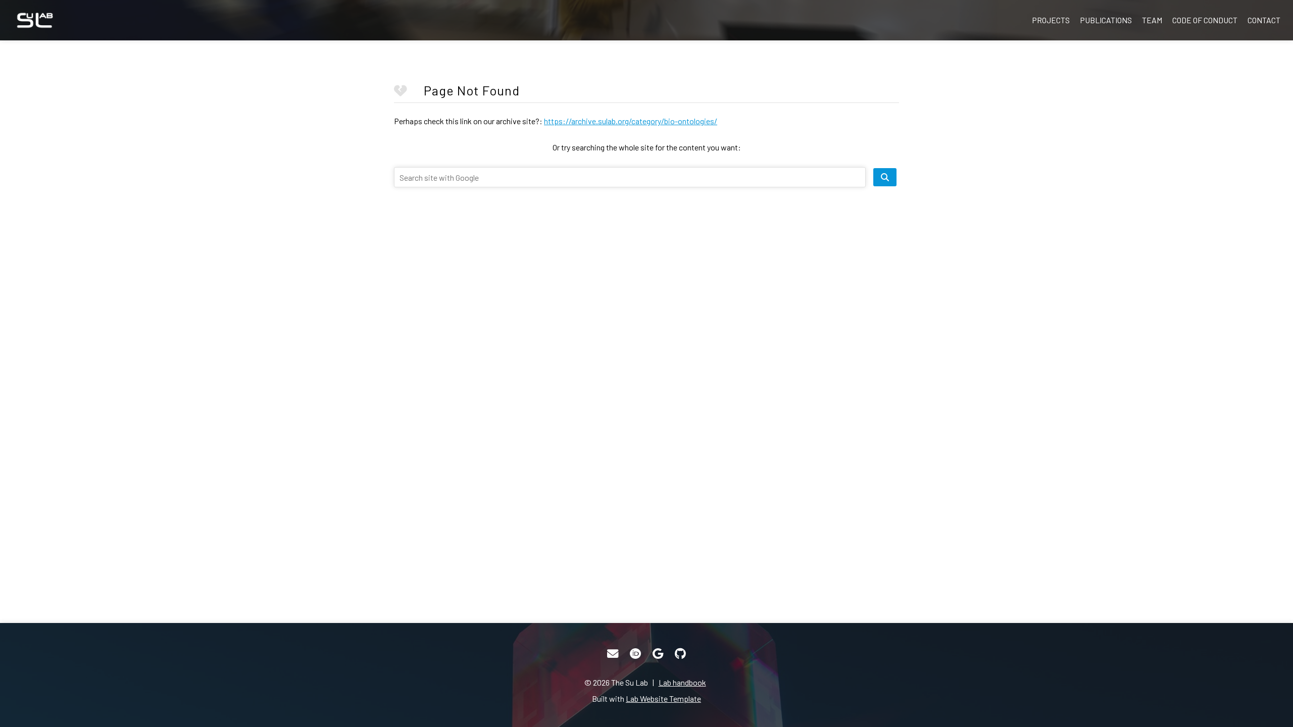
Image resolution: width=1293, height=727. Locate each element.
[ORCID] (635, 654)
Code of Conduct (1204, 20)
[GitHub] (680, 654)
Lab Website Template (663, 698)
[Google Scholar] (658, 654)
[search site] (885, 177)
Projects (1051, 20)
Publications (1106, 20)
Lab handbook (682, 682)
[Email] (613, 654)
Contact (1264, 20)
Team (1152, 20)
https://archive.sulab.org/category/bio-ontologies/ (630, 121)
